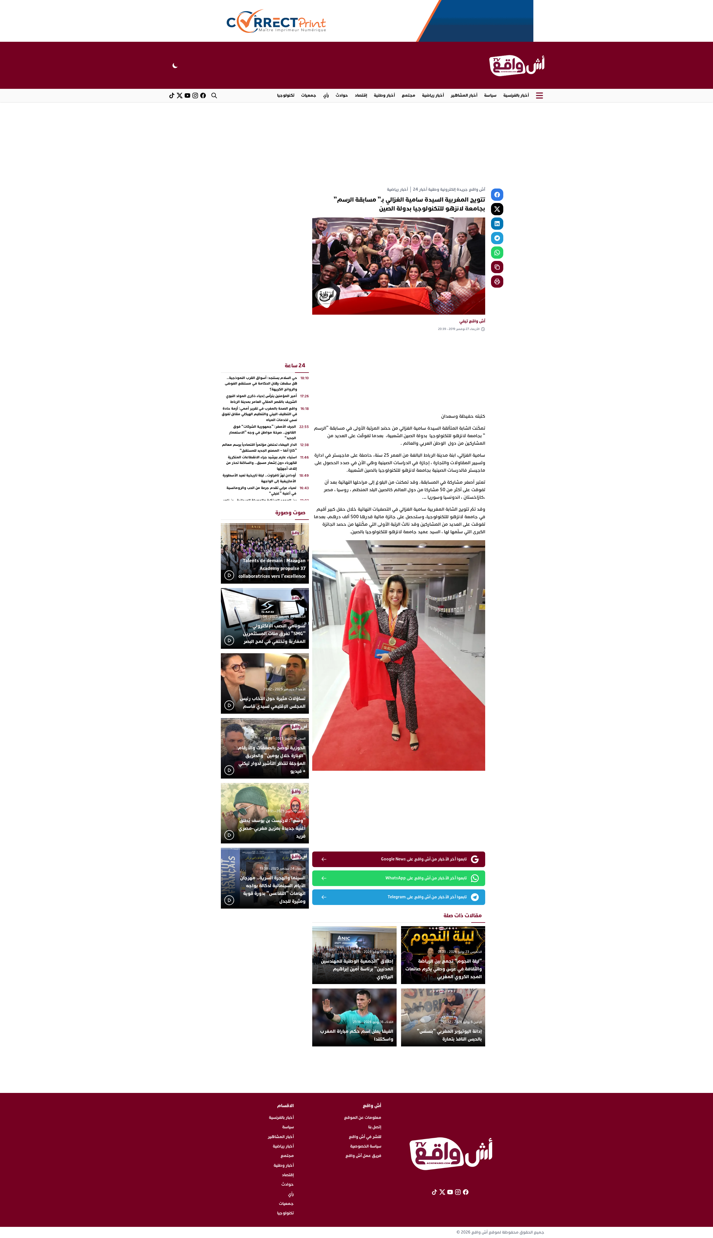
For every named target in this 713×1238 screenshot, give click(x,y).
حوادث (342, 95)
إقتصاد (361, 95)
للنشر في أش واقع (365, 1137)
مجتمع (408, 95)
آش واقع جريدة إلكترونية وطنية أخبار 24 (449, 189)
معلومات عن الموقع (362, 1117)
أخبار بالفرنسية (516, 95)
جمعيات (308, 95)
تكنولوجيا (285, 95)
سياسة (490, 95)
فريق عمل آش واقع (363, 1156)
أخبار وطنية (384, 95)
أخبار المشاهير (464, 95)
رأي (326, 95)
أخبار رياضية (433, 95)
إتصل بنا (374, 1127)
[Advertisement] (356, 144)
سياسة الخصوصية (365, 1146)
